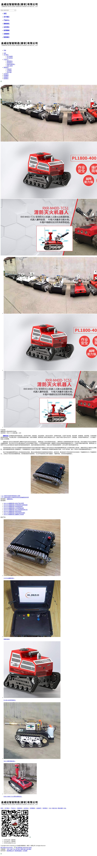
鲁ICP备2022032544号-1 (7, 847)
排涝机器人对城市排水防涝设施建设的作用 (15, 497)
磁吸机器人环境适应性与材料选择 (15, 505)
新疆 (22, 849)
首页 (5, 13)
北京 (8, 849)
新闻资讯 (6, 23)
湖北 (24, 849)
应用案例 (6, 30)
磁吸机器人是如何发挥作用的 (14, 512)
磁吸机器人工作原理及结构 (14, 508)
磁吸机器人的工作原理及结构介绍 (15, 509)
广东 (13, 849)
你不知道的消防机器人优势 (10, 495)
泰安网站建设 (18, 850)
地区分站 (54, 808)
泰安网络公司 (10, 850)
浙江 (19, 849)
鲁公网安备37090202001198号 (24, 847)
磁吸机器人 (6, 435)
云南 (27, 849)
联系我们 (6, 37)
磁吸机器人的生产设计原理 (14, 503)
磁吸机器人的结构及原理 (13, 506)
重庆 (30, 849)
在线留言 (6, 34)
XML (65, 808)
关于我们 (6, 17)
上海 (11, 849)
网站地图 (60, 808)
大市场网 (24, 850)
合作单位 (6, 27)
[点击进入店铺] (30, 837)
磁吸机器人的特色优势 (12, 511)
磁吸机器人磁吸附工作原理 (14, 514)
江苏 (16, 849)
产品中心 (6, 20)
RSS (50, 808)
